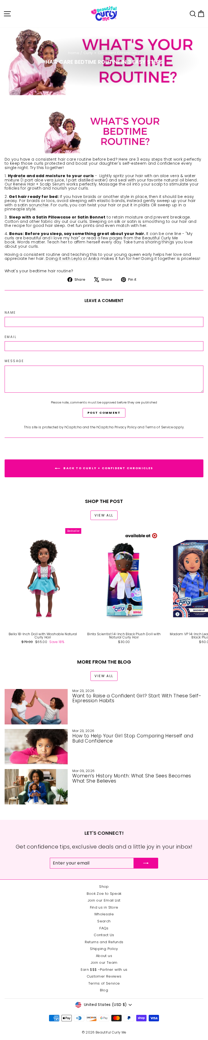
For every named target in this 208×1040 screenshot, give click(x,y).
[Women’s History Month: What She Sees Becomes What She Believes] (36, 786)
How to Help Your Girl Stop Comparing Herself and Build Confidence (132, 738)
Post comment (104, 412)
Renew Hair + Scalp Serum (39, 184)
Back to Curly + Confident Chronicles (107, 468)
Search (103, 921)
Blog (104, 990)
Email (11, 337)
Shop (104, 886)
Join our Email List (104, 900)
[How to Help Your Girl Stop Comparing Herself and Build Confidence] (36, 746)
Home (73, 52)
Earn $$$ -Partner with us (104, 969)
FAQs (103, 928)
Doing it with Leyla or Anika (72, 258)
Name (10, 312)
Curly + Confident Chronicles (110, 52)
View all (104, 515)
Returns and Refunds (104, 942)
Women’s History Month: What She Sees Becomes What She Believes (131, 778)
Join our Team (104, 962)
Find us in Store (104, 907)
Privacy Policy (126, 427)
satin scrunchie (33, 205)
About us (104, 955)
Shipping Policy (104, 948)
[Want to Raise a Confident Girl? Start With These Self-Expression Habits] (36, 706)
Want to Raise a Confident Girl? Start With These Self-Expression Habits (136, 698)
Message (14, 361)
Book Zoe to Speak (104, 893)
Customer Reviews (104, 976)
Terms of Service (159, 427)
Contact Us (104, 935)
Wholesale (104, 914)
